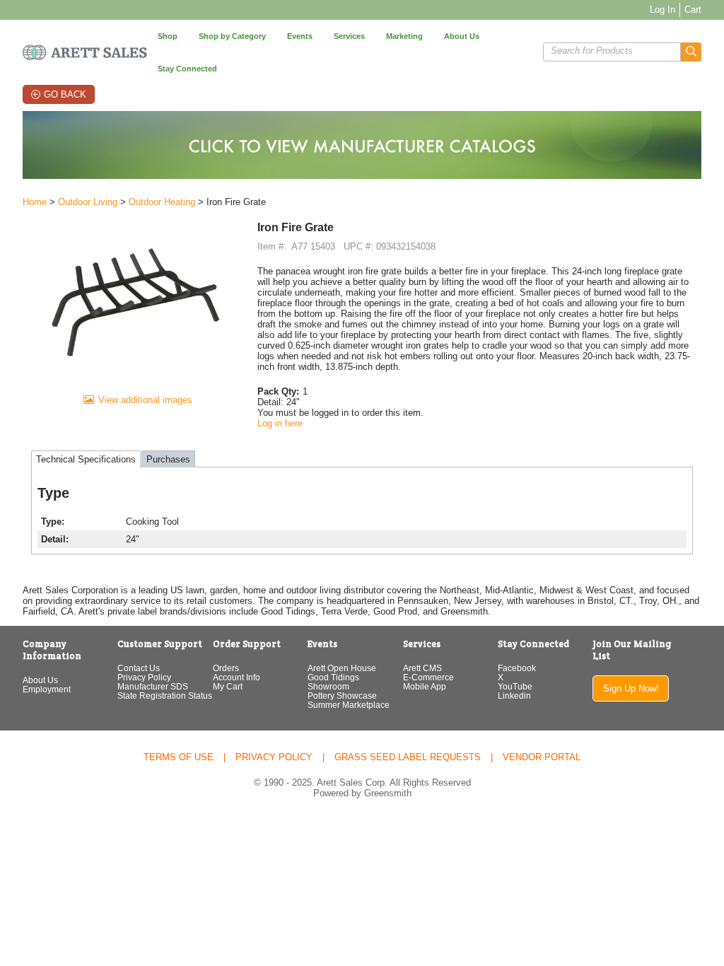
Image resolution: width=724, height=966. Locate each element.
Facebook (517, 668)
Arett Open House (342, 668)
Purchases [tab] (168, 459)
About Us (40, 680)
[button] (691, 52)
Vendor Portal (541, 757)
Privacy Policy (144, 677)
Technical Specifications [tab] (86, 459)
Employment (47, 689)
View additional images (145, 400)
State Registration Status (164, 695)
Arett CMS (422, 668)
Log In (662, 9)
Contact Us (138, 668)
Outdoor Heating (162, 202)
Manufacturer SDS (152, 686)
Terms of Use (179, 757)
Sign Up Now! (631, 688)
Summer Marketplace (349, 704)
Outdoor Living (87, 202)
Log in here (280, 423)
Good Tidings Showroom (333, 682)
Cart (692, 9)
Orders (226, 668)
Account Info (236, 677)
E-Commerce (428, 677)
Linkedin (514, 695)
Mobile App (424, 686)
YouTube (515, 686)
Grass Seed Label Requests (407, 757)
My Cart (228, 686)
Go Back (65, 94)
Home (35, 202)
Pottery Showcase (342, 695)
